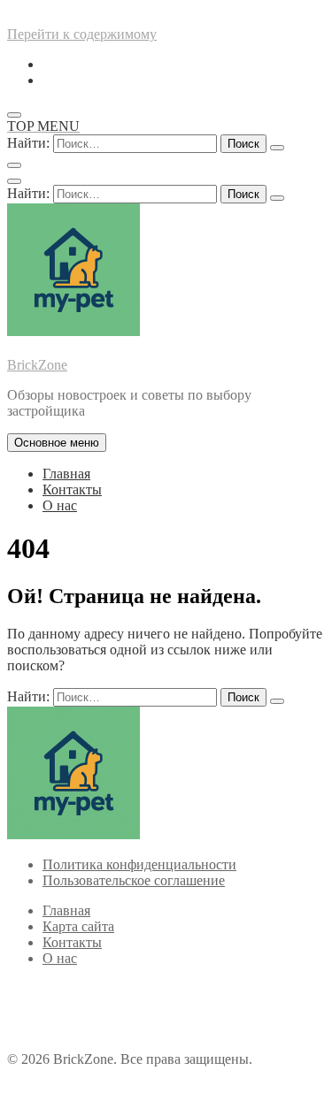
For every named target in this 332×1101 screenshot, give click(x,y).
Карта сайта (78, 926)
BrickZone (37, 364)
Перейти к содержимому (82, 34)
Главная (66, 473)
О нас (59, 505)
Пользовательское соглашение (133, 880)
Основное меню (56, 442)
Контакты (72, 489)
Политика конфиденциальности (139, 864)
